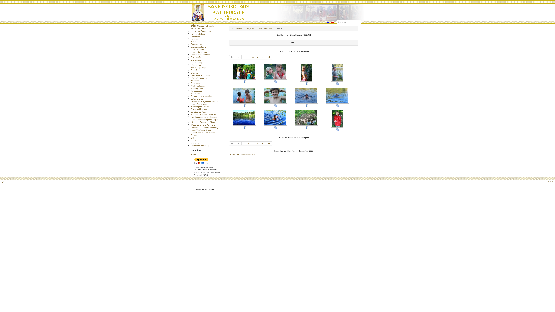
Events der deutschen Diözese (204, 117)
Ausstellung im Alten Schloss (203, 132)
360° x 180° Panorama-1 (201, 28)
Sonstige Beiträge (198, 111)
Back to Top (550, 181)
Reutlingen (195, 83)
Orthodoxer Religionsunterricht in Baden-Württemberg (204, 102)
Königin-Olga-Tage (198, 67)
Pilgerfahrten (196, 65)
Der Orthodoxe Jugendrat (201, 96)
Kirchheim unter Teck (200, 78)
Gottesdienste (196, 44)
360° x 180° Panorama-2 (201, 31)
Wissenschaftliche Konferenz (203, 124)
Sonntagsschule (197, 88)
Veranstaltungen (197, 98)
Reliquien (194, 39)
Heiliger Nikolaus (198, 33)
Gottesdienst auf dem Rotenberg (204, 127)
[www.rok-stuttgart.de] (278, 12)
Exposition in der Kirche (201, 130)
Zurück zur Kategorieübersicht (242, 154)
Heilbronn (195, 80)
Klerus (193, 41)
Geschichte (195, 36)
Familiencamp (196, 62)
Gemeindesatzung (198, 46)
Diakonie (194, 72)
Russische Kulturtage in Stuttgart (205, 119)
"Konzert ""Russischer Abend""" (204, 122)
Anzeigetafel (196, 57)
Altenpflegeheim (197, 70)
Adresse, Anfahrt (198, 49)
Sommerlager (196, 91)
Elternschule (196, 59)
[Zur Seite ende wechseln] (269, 57)
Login (2, 181)
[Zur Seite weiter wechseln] (263, 57)
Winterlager (195, 93)
